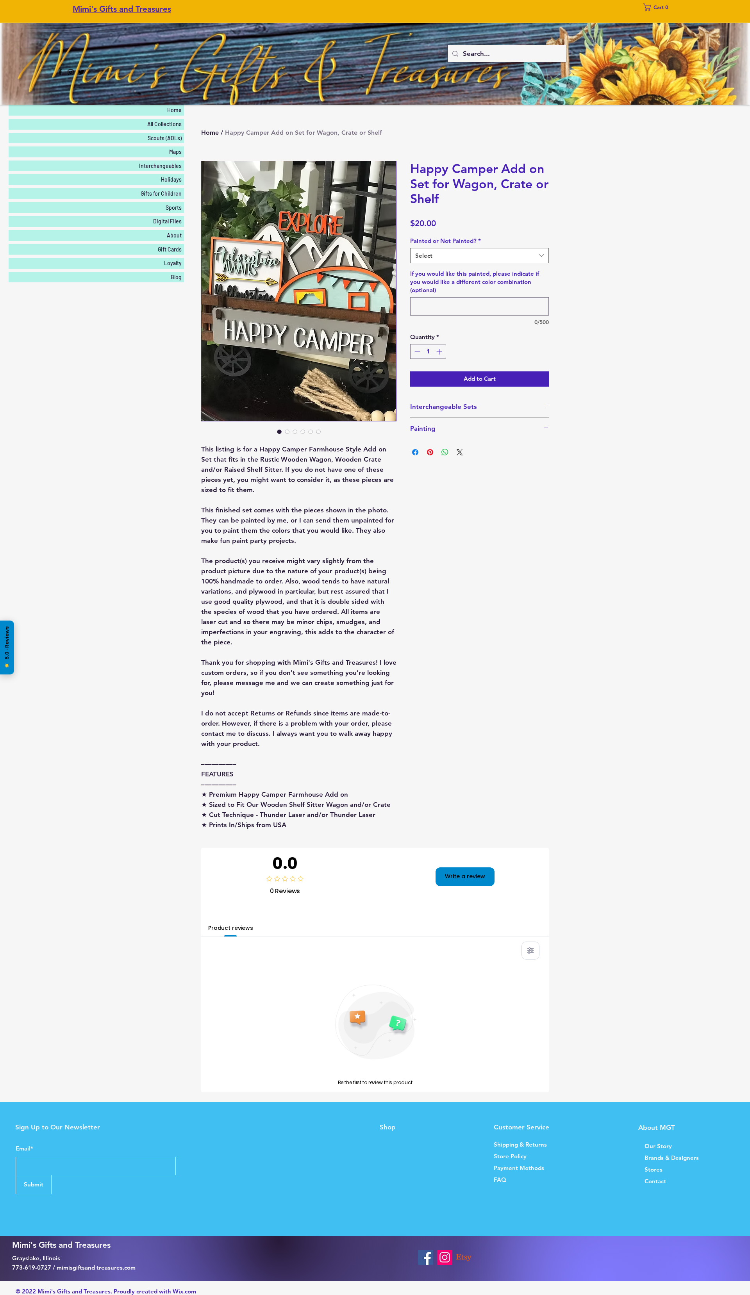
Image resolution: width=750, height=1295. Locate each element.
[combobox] (479, 255)
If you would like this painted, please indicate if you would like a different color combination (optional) (474, 282)
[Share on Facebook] (415, 452)
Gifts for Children (161, 193)
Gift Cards (170, 249)
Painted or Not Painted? (445, 240)
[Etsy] (463, 1257)
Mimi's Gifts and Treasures (122, 9)
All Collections (164, 124)
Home (210, 132)
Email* (24, 1148)
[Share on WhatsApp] (445, 452)
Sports (174, 207)
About (174, 235)
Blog (176, 277)
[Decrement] (416, 351)
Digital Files (167, 221)
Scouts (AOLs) (165, 138)
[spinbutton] (428, 351)
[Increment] (440, 351)
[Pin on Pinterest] (430, 452)
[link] (658, 7)
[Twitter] (81, 72)
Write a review (465, 876)
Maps (175, 151)
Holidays (171, 179)
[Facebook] (60, 72)
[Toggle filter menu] (530, 951)
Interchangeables (160, 165)
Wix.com (184, 1291)
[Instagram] (71, 72)
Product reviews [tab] (230, 928)
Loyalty (173, 263)
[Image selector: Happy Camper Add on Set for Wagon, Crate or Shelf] (279, 431)
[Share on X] (459, 452)
